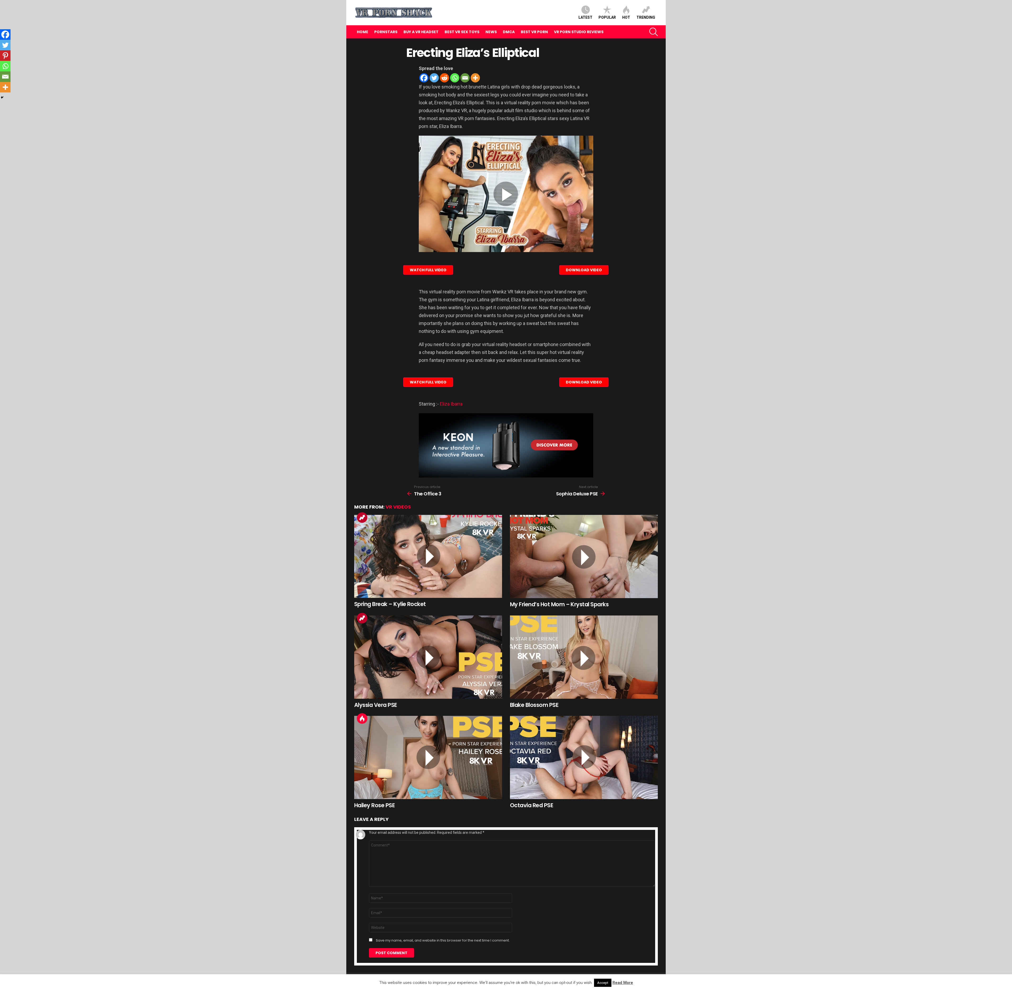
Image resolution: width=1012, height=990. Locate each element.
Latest (585, 17)
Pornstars (385, 32)
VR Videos (398, 507)
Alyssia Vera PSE (375, 705)
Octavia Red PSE (531, 805)
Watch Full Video (428, 270)
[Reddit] (444, 77)
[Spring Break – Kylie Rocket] (428, 556)
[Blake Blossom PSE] (584, 657)
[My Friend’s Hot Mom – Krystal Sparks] (584, 556)
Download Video (584, 270)
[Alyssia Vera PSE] (428, 657)
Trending (645, 17)
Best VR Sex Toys (462, 32)
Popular (607, 17)
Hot (626, 17)
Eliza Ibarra (451, 404)
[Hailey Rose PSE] (428, 757)
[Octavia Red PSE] (584, 757)
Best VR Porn (534, 32)
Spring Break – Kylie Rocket (390, 604)
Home (362, 32)
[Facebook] (424, 77)
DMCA (509, 32)
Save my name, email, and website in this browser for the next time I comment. (443, 940)
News (491, 32)
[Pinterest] (5, 55)
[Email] (465, 77)
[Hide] (2, 97)
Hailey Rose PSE (374, 805)
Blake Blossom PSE (534, 705)
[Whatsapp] (454, 77)
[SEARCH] (653, 31)
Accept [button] (602, 983)
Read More (622, 982)
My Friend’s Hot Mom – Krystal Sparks (559, 604)
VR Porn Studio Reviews (579, 32)
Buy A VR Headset (421, 32)
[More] (475, 77)
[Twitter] (434, 77)
